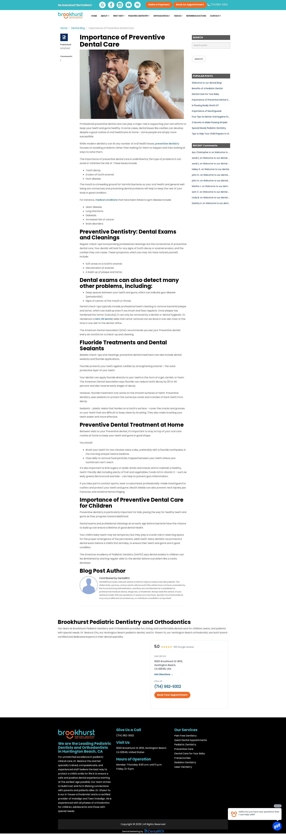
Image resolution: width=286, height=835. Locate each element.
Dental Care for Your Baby (189, 753)
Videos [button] (177, 15)
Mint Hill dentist (104, 319)
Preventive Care (183, 749)
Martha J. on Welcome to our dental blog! (213, 186)
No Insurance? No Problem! (75, 5)
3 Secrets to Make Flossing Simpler (209, 122)
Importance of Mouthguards (207, 111)
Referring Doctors (196, 15)
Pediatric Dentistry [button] (138, 15)
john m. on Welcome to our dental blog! (212, 174)
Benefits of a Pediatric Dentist (207, 88)
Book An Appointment (190, 4)
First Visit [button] (118, 15)
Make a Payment (159, 4)
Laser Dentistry (183, 767)
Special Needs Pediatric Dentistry (209, 128)
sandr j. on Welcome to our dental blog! (212, 157)
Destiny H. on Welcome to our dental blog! (214, 203)
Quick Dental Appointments (190, 740)
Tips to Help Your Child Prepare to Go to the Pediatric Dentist (223, 133)
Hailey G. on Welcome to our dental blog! (213, 169)
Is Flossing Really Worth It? (205, 105)
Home (94, 15)
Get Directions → (163, 674)
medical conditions (106, 200)
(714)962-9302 (219, 4)
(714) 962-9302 (167, 686)
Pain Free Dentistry (185, 735)
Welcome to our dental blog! (207, 82)
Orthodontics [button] (161, 15)
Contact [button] (214, 15)
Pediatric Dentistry (185, 744)
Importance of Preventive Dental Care (212, 99)
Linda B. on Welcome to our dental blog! (212, 197)
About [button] (104, 15)
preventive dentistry (167, 143)
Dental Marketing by (133, 831)
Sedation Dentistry (185, 762)
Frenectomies (182, 758)
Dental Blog (78, 28)
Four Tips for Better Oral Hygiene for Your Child (216, 116)
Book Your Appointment (172, 695)
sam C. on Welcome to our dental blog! (212, 191)
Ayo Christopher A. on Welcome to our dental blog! (218, 152)
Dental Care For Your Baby (205, 94)
